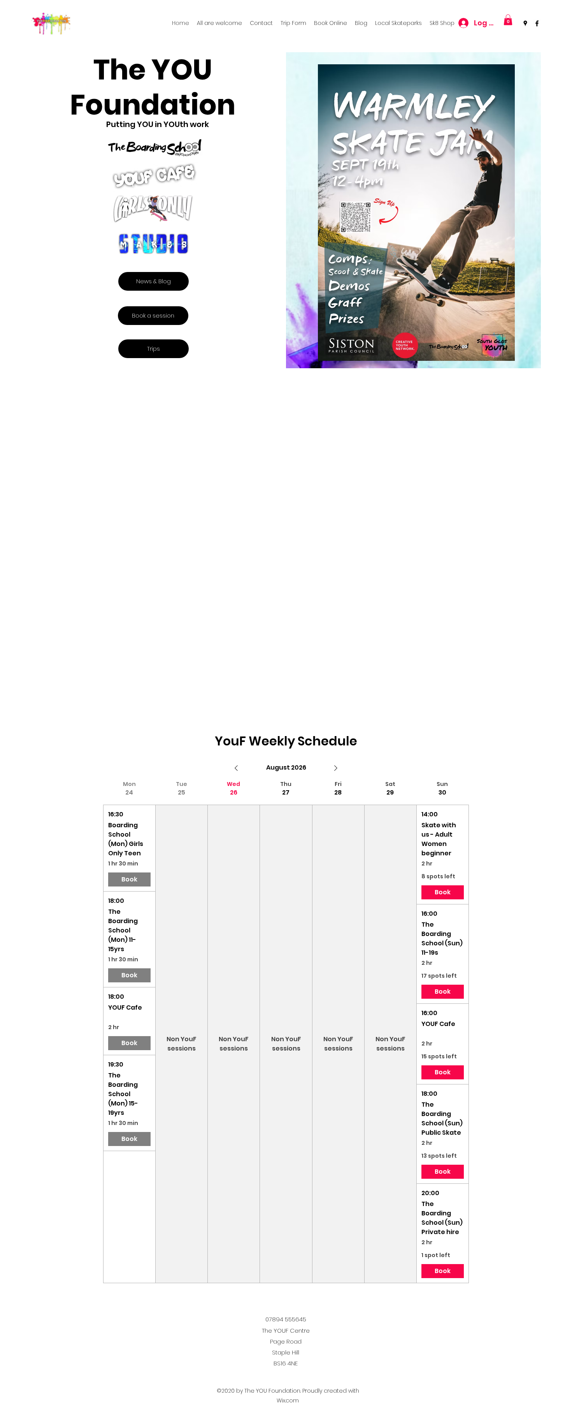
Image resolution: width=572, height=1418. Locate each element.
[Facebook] (537, 23)
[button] (508, 19)
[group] (129, 1032)
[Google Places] (525, 23)
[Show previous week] (236, 768)
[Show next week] (335, 768)
